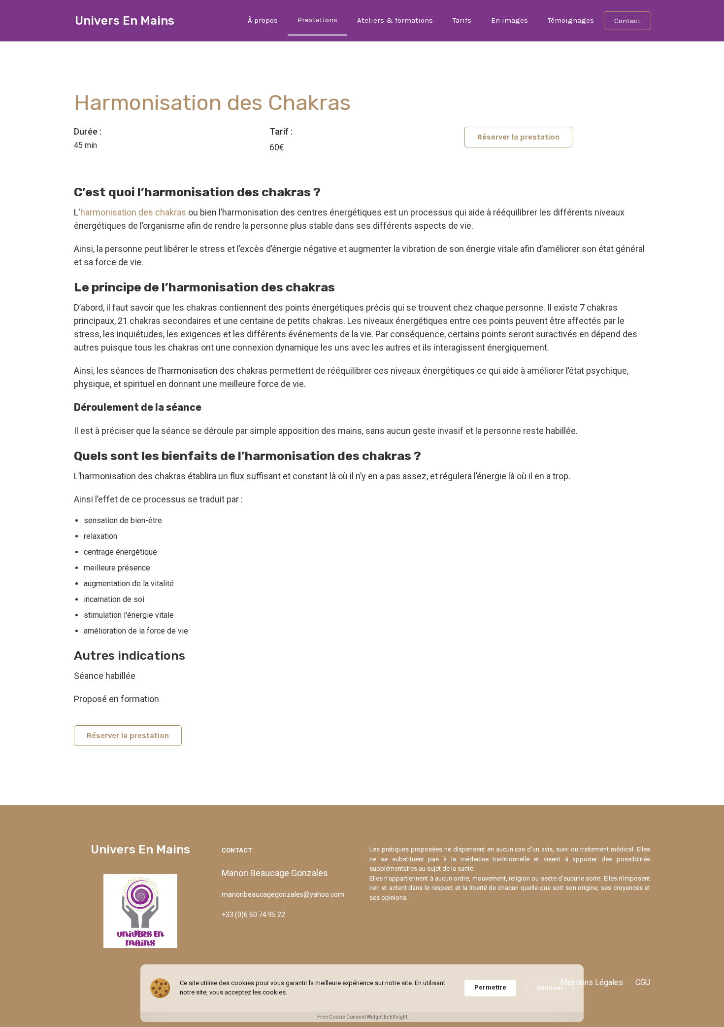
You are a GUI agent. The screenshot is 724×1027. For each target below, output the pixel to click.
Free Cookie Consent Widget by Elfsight (362, 1017)
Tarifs (462, 20)
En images (509, 20)
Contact (627, 20)
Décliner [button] (549, 988)
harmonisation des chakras (133, 212)
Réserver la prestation (518, 137)
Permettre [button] (490, 987)
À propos (263, 20)
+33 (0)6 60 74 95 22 (253, 915)
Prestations (317, 19)
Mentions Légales (591, 982)
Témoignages (571, 20)
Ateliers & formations (395, 20)
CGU (642, 982)
